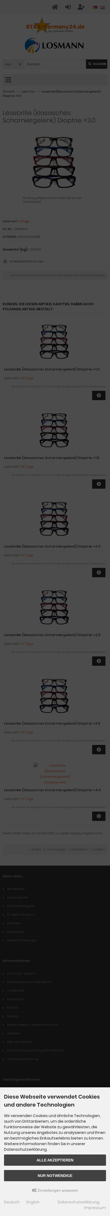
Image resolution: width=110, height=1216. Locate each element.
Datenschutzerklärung (78, 1202)
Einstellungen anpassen (57, 1190)
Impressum (95, 1207)
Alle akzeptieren (55, 1160)
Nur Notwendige (55, 1175)
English (33, 1202)
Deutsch (12, 1202)
